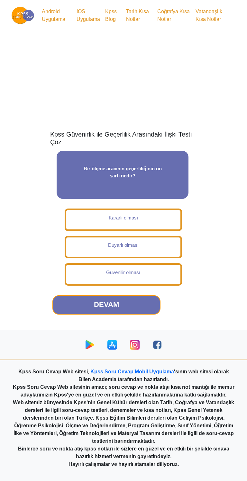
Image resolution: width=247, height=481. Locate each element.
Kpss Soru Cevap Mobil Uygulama (132, 371)
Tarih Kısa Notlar (137, 15)
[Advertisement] (123, 79)
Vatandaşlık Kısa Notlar (209, 15)
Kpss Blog (111, 15)
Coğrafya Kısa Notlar (173, 15)
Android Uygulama (53, 15)
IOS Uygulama (88, 15)
